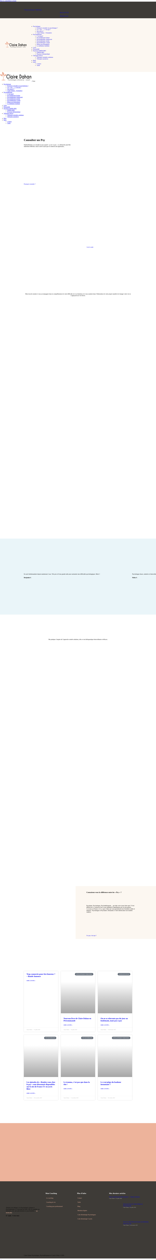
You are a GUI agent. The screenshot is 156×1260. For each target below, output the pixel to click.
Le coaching (49, 1198)
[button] (30, 23)
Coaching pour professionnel (54, 1206)
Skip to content (4, 1)
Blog (78, 1206)
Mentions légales (82, 1210)
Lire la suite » (31, 980)
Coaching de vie (51, 1202)
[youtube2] (131, 1255)
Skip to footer (12, 1)
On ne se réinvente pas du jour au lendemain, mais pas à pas (114, 1019)
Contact (79, 1198)
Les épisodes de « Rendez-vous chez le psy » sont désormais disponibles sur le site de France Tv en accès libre (41, 1085)
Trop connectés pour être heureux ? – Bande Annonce (124, 1197)
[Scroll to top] (1, 1259)
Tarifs (79, 1202)
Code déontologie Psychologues (86, 1214)
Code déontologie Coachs (84, 1219)
